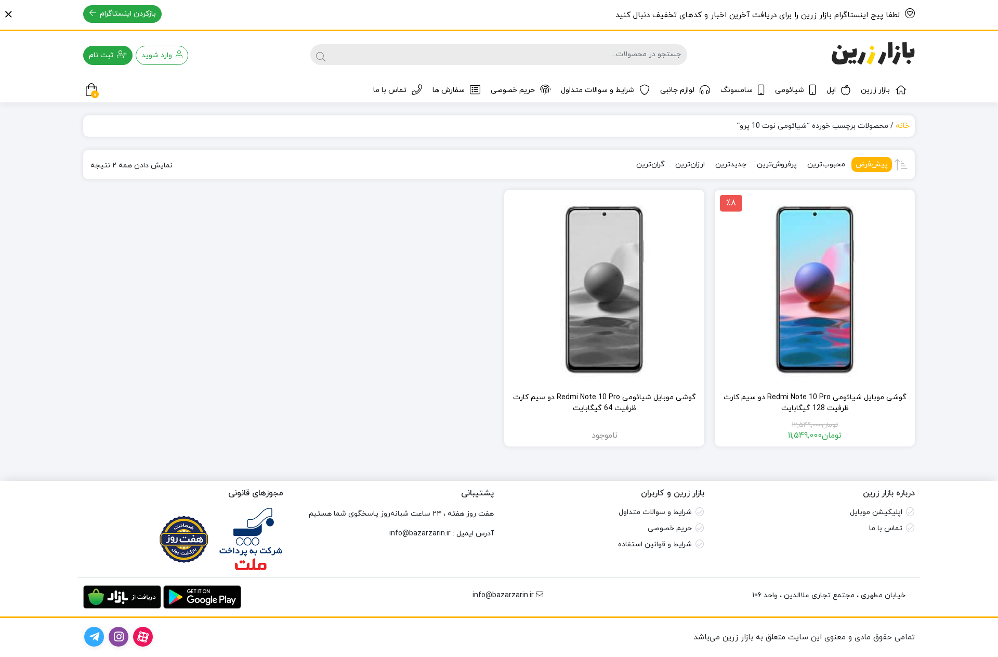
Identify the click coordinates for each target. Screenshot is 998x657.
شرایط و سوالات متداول (597, 90)
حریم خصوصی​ (670, 528)
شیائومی (789, 90)
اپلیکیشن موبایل (876, 512)
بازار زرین (875, 90)
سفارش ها (448, 90)
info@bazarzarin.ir (420, 533)
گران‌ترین (650, 164)
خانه (903, 126)
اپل (831, 90)
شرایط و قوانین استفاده (655, 544)
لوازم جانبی (677, 90)
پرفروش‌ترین (777, 164)
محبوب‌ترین (826, 164)
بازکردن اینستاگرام (127, 14)
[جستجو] (320, 54)
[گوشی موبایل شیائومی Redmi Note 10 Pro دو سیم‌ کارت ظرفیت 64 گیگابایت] (604, 290)
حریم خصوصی (513, 90)
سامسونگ (736, 90)
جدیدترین (730, 164)
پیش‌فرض (872, 164)
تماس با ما (389, 90)
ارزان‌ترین (690, 164)
